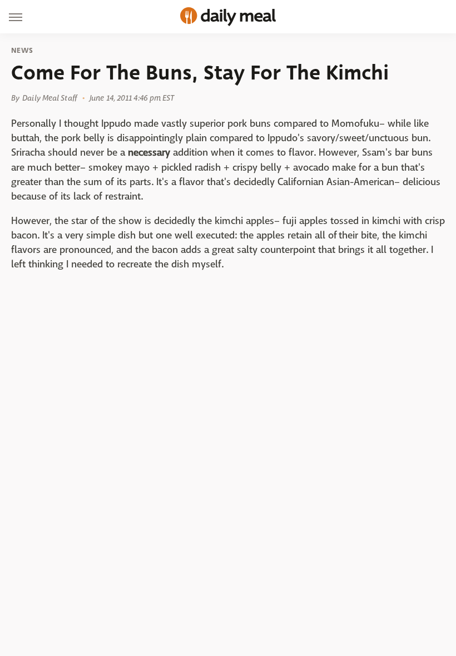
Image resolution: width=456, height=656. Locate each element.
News (22, 50)
